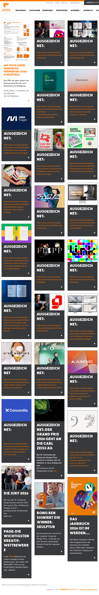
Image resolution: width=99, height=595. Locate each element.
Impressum (64, 2)
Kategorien (34, 10)
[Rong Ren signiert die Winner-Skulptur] (49, 495)
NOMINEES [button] (75, 10)
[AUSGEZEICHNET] (16, 353)
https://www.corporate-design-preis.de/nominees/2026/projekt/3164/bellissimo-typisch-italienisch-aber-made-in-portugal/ (16, 206)
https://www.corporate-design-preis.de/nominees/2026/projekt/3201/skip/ (49, 55)
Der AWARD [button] (21, 10)
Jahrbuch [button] (87, 10)
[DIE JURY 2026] (16, 478)
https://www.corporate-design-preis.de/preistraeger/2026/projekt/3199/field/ (49, 328)
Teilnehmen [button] (47, 10)
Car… (55, 471)
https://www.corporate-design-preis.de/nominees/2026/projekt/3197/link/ (82, 279)
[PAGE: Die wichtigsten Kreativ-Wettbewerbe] (28, 574)
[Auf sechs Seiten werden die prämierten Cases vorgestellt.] (16, 41)
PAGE (11, 556)
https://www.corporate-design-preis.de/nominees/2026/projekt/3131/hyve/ (49, 225)
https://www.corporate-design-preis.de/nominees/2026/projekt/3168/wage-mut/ (82, 55)
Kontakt (57, 2)
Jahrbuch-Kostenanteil (39, 585)
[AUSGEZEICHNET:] (49, 29)
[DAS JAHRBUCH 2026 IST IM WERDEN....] (82, 496)
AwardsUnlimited (75, 2)
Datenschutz (6, 585)
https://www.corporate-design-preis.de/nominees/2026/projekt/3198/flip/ (49, 279)
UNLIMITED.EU (69, 590)
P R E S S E (49, 2)
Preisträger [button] (61, 10)
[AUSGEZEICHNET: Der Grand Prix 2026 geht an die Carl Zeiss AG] (49, 410)
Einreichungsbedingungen (20, 585)
